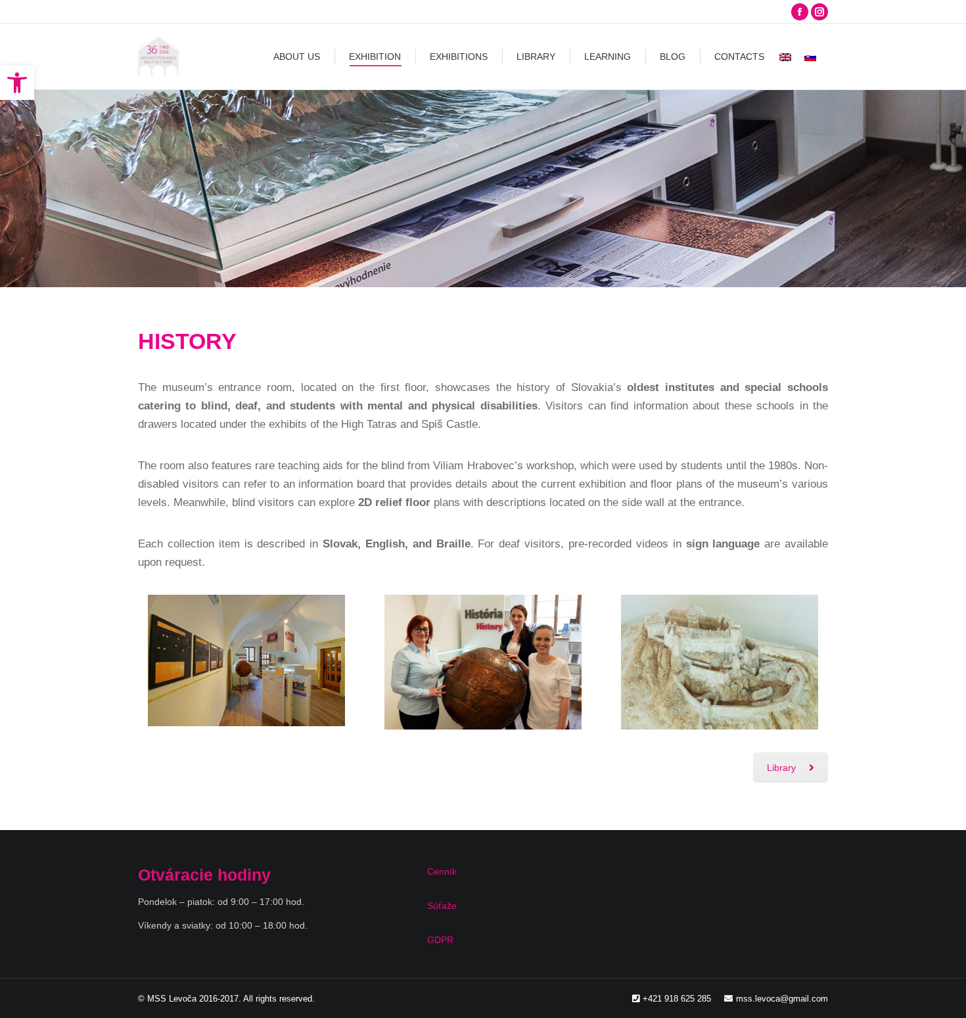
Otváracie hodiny (204, 875)
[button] (17, 83)
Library (781, 767)
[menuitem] (296, 56)
